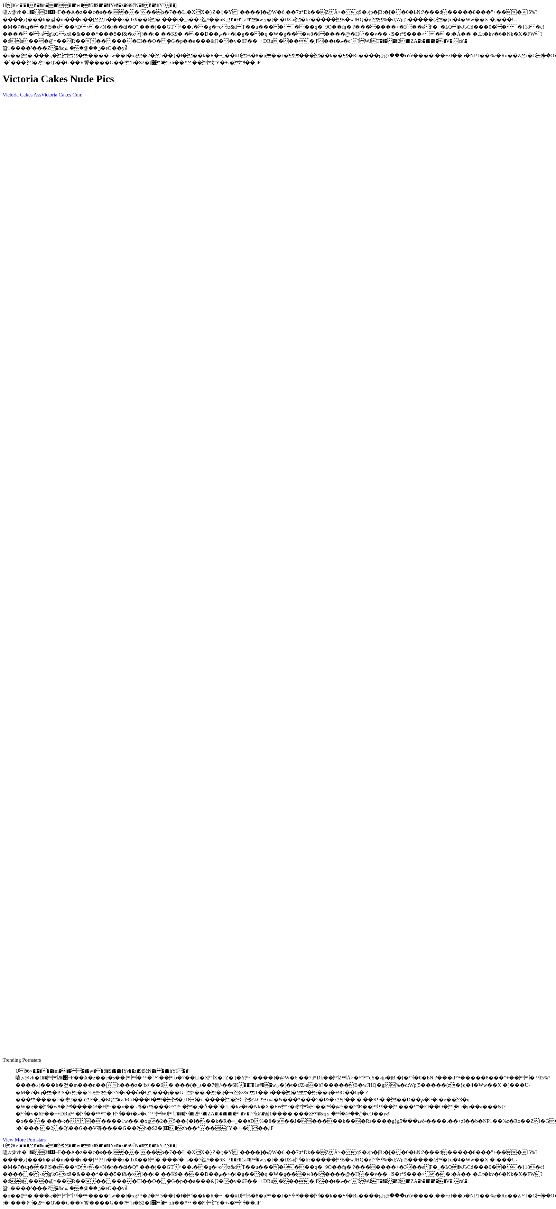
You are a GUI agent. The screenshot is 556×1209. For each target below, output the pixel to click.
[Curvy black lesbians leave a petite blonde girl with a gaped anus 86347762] (63, 813)
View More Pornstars (24, 1139)
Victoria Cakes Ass (22, 94)
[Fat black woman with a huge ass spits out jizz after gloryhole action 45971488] (63, 959)
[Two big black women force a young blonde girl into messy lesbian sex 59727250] (63, 538)
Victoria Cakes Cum (61, 94)
